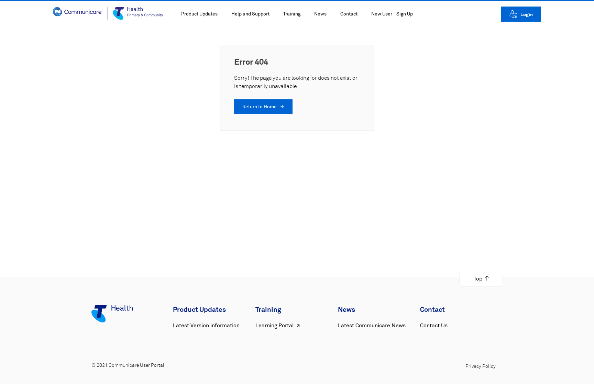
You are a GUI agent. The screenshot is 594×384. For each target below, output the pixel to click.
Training (291, 14)
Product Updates (199, 14)
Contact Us (434, 325)
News (320, 14)
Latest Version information (206, 325)
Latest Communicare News (372, 325)
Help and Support (250, 14)
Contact (349, 14)
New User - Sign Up (392, 14)
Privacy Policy (480, 366)
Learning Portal (274, 325)
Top (478, 279)
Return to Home (260, 107)
